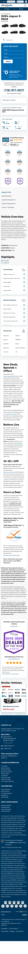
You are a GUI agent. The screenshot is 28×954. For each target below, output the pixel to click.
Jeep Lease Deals (5, 811)
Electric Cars (20, 1)
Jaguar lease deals (8, 376)
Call (22, 9)
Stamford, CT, (4, 756)
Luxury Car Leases (5, 777)
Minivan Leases (5, 773)
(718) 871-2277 (14, 90)
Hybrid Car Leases (5, 779)
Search (8, 9)
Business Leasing (5, 768)
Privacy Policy (4, 931)
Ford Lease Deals (5, 807)
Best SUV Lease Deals (6, 771)
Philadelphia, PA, (12, 756)
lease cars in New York (9, 472)
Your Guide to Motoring (7, 781)
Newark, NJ (4, 757)
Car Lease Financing (6, 793)
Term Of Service (13, 928)
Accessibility (4, 928)
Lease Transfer (5, 797)
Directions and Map (7, 743)
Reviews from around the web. (11, 673)
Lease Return (4, 795)
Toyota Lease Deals (6, 809)
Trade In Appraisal (5, 789)
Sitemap (12, 931)
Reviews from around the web (11, 555)
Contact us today (6, 728)
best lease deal (18, 443)
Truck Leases (4, 775)
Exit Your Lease (5, 791)
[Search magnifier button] (3, 39)
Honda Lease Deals (6, 805)
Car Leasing (4, 766)
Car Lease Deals (11, 1)
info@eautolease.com (8, 745)
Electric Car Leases (6, 769)
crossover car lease (10, 414)
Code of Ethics (20, 931)
